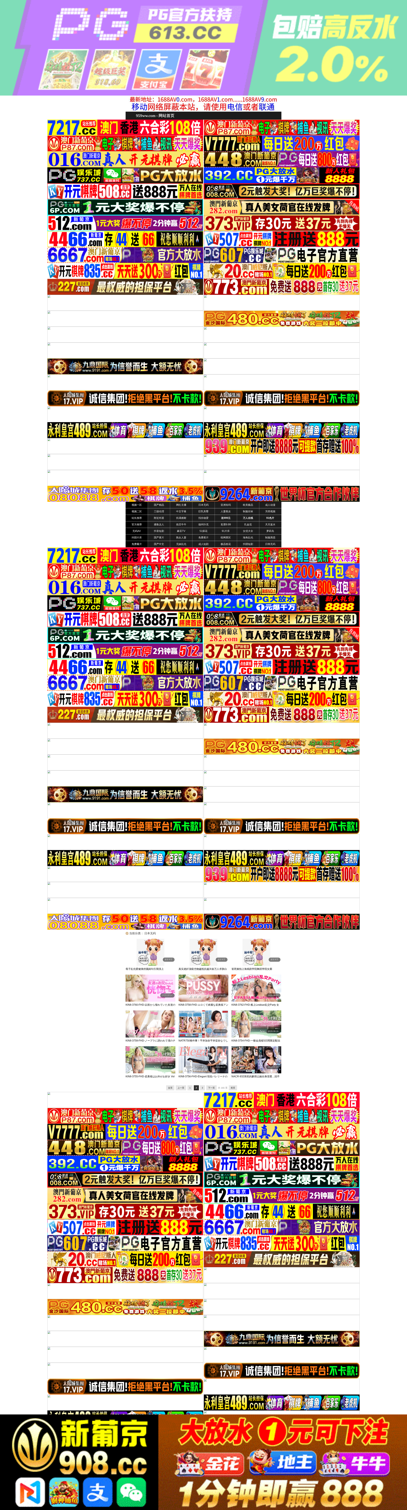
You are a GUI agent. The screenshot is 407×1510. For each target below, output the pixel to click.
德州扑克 (203, 524)
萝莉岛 (270, 531)
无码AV (136, 531)
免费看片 (137, 544)
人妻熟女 (226, 511)
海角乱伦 (248, 537)
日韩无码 (270, 544)
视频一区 (137, 505)
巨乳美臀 (203, 511)
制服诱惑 (270, 537)
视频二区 (137, 511)
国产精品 (159, 505)
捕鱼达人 (159, 524)
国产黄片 (159, 537)
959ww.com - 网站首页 (155, 115)
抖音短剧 (159, 531)
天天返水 (270, 524)
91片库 (226, 531)
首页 (170, 1088)
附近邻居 (159, 518)
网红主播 (181, 505)
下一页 (211, 1088)
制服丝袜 (248, 511)
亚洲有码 (226, 505)
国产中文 (159, 544)
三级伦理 (159, 511)
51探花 (203, 531)
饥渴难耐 (181, 518)
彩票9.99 (226, 524)
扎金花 (248, 524)
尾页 (233, 1088)
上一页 (181, 1088)
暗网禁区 (226, 537)
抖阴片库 (137, 537)
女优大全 (248, 531)
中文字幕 (181, 511)
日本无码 (203, 505)
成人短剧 (203, 544)
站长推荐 (137, 518)
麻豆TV (181, 531)
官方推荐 (137, 524)
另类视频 (270, 511)
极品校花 (226, 544)
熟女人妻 (181, 537)
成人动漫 (270, 505)
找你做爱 (203, 518)
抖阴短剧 (248, 544)
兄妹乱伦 (181, 544)
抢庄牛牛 (181, 524)
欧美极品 (248, 505)
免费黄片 (203, 537)
